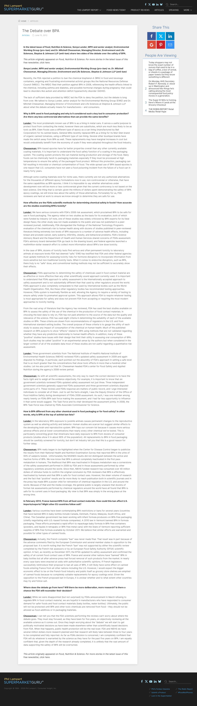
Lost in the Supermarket (161, 696)
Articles (159, 10)
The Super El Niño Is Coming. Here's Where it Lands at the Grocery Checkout (162, 102)
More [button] (186, 10)
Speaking (174, 10)
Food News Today (116, 10)
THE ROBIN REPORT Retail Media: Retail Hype (161, 110)
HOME (23, 21)
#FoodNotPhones (185, 692)
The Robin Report (185, 689)
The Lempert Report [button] (87, 10)
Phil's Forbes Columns (160, 689)
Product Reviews (140, 10)
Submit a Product (158, 692)
